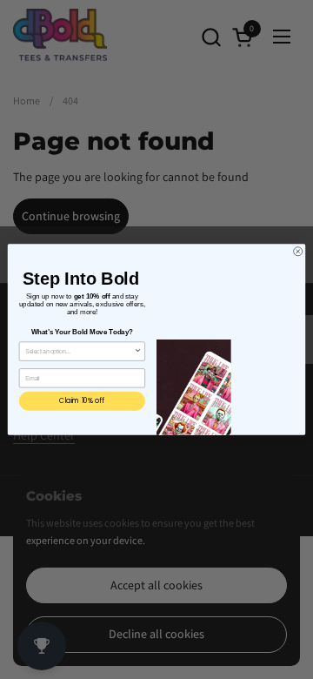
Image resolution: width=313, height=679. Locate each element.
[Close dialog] (298, 251)
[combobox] (79, 351)
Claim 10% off (81, 401)
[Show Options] (138, 351)
